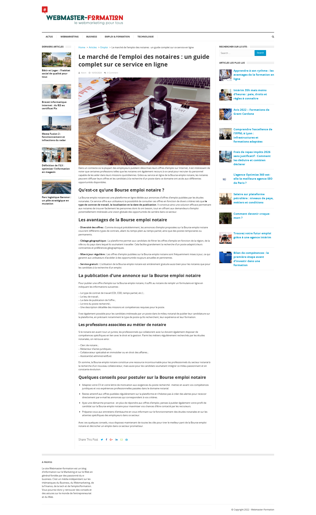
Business (91, 36)
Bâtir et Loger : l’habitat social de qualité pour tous (56, 73)
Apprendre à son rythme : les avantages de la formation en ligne (254, 75)
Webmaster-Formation (262, 509)
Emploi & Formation (117, 36)
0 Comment (112, 72)
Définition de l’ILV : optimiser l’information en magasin (56, 168)
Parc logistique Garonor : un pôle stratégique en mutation (56, 200)
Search (260, 53)
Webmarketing (70, 36)
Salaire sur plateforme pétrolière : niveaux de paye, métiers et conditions (253, 198)
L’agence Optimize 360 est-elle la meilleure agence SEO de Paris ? (253, 179)
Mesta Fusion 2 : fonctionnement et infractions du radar (54, 137)
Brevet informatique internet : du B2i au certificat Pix (54, 105)
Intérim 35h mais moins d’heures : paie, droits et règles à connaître (250, 94)
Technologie (146, 36)
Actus (49, 36)
